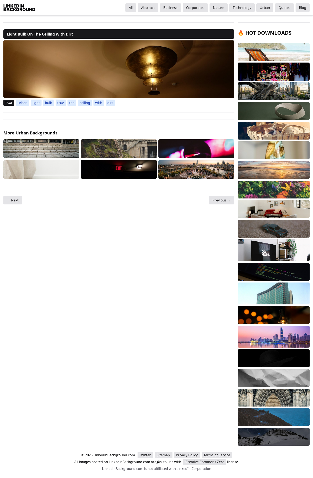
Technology (242, 7)
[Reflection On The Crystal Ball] (196, 148)
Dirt (110, 102)
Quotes (284, 7)
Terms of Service (217, 455)
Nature (218, 7)
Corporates (195, 7)
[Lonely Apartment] (41, 148)
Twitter (145, 455)
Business (170, 7)
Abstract (148, 7)
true (60, 102)
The (72, 102)
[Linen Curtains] (41, 169)
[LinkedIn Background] (19, 7)
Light (36, 102)
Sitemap (164, 455)
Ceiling (85, 102)
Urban (265, 7)
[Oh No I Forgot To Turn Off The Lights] (119, 169)
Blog (302, 7)
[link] (118, 69)
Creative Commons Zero (204, 461)
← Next (13, 200)
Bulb (48, 102)
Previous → (221, 200)
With (98, 102)
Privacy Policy (187, 455)
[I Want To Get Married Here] (196, 169)
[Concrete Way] (119, 148)
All (131, 7)
